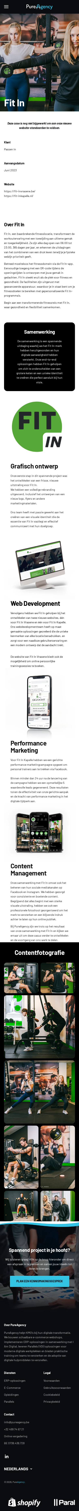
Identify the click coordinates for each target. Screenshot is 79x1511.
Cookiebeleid (52, 1394)
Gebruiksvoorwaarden (57, 1387)
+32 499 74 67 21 (14, 1429)
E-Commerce (12, 1387)
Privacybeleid (52, 1401)
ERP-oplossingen (15, 1380)
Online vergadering (15, 1436)
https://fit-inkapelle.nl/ (18, 196)
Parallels (9, 1401)
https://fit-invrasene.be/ (19, 191)
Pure (19, 1481)
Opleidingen (11, 1394)
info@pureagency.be (16, 1422)
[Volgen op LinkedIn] (7, 1456)
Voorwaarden (52, 1380)
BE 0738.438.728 (14, 1443)
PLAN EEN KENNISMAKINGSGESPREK (39, 1281)
